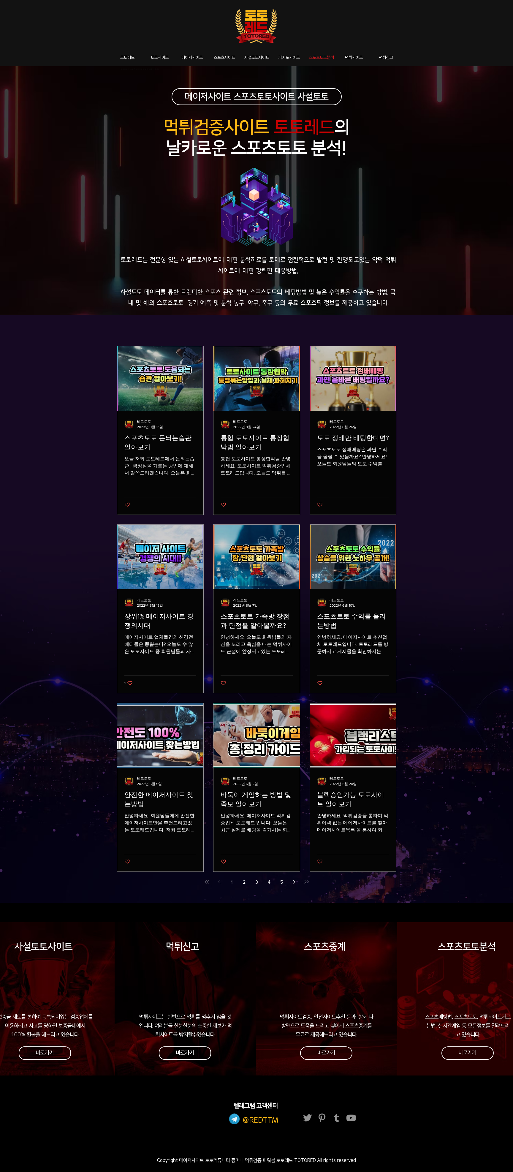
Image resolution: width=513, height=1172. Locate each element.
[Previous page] (219, 882)
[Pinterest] (322, 1118)
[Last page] (306, 882)
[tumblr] (336, 1118)
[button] (326, 1053)
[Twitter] (307, 1118)
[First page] (207, 882)
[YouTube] (351, 1118)
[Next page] (294, 882)
